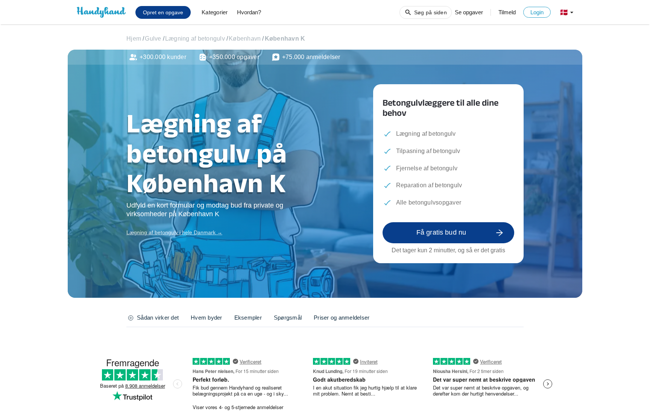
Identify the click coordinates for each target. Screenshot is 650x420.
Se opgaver (469, 12)
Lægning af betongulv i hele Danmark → (174, 232)
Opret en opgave (163, 12)
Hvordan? (249, 12)
